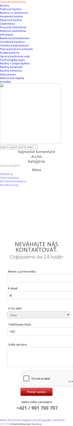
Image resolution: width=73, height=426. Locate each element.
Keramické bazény (11, 16)
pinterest (59, 420)
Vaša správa (17, 344)
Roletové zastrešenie (13, 31)
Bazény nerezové (11, 70)
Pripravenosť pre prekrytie (16, 49)
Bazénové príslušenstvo (15, 38)
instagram (26, 420)
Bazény (4, 5)
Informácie (6, 34)
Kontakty (5, 81)
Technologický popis (12, 60)
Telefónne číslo (19, 324)
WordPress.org (9, 185)
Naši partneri (8, 74)
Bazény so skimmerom (14, 13)
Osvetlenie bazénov (12, 42)
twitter (4, 420)
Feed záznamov (9, 177)
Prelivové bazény (10, 9)
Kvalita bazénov (10, 52)
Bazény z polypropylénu (15, 63)
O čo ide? (15, 308)
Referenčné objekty (12, 78)
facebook (13, 420)
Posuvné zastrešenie (13, 27)
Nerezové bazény (11, 20)
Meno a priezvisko (22, 271)
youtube (37, 420)
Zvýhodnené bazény (13, 2)
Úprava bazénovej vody (15, 56)
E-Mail (12, 288)
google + (48, 420)
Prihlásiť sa (6, 174)
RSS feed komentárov (13, 181)
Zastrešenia (7, 23)
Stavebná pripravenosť (14, 45)
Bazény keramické (11, 67)
